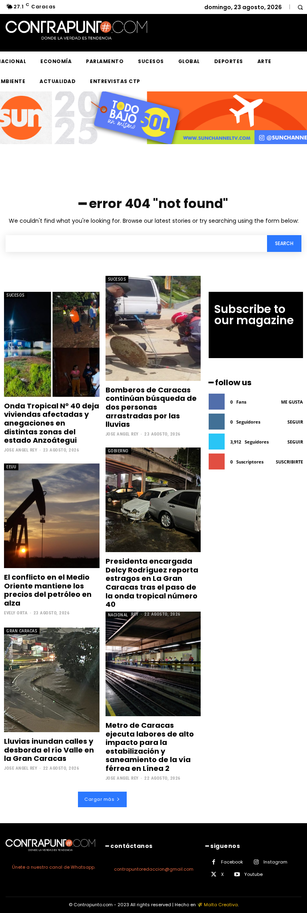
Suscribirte (289, 462)
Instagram (275, 862)
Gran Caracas (21, 631)
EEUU (11, 466)
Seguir (295, 422)
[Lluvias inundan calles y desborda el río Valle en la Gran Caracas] (52, 680)
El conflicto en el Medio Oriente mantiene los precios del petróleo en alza (48, 590)
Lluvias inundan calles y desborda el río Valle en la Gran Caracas (49, 749)
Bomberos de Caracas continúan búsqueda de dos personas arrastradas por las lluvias (151, 407)
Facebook (232, 862)
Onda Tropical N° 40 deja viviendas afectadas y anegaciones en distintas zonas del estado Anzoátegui (51, 423)
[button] (300, 7)
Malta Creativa (221, 904)
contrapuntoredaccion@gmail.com (153, 869)
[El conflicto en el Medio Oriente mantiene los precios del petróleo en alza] (52, 515)
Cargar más (99, 799)
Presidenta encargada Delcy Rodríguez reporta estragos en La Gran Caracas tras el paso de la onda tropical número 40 (152, 582)
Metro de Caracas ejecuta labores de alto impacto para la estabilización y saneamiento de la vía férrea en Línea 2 (150, 746)
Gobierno (118, 451)
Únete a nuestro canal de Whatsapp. (53, 867)
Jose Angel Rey (20, 450)
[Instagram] (256, 862)
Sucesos (15, 295)
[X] (214, 874)
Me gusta (292, 402)
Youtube (253, 874)
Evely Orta (16, 613)
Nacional (118, 615)
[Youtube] (237, 874)
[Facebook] (214, 862)
